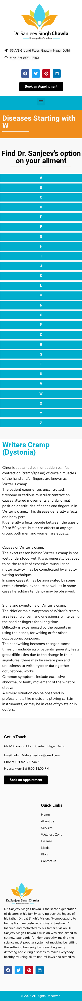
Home (45, 814)
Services (47, 828)
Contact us (48, 861)
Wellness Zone (51, 834)
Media (45, 848)
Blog (44, 854)
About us (47, 821)
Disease (46, 841)
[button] (41, 101)
